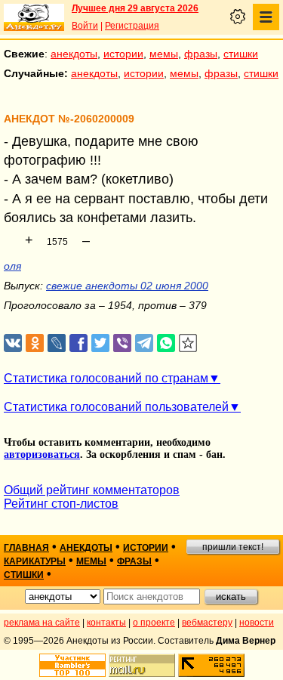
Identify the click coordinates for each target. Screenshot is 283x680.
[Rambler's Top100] (72, 665)
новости (256, 622)
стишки (240, 54)
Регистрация (132, 25)
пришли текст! (232, 547)
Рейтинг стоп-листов (61, 503)
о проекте (154, 622)
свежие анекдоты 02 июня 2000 (127, 286)
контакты (106, 622)
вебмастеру (207, 622)
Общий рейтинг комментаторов (92, 490)
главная (26, 547)
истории (123, 54)
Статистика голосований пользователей (116, 406)
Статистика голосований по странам (106, 378)
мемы (163, 54)
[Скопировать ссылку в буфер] (188, 343)
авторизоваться (42, 454)
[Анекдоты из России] (34, 17)
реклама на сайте (42, 622)
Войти (85, 25)
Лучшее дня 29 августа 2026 (135, 8)
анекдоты (74, 54)
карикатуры (35, 561)
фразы (200, 54)
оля (12, 266)
